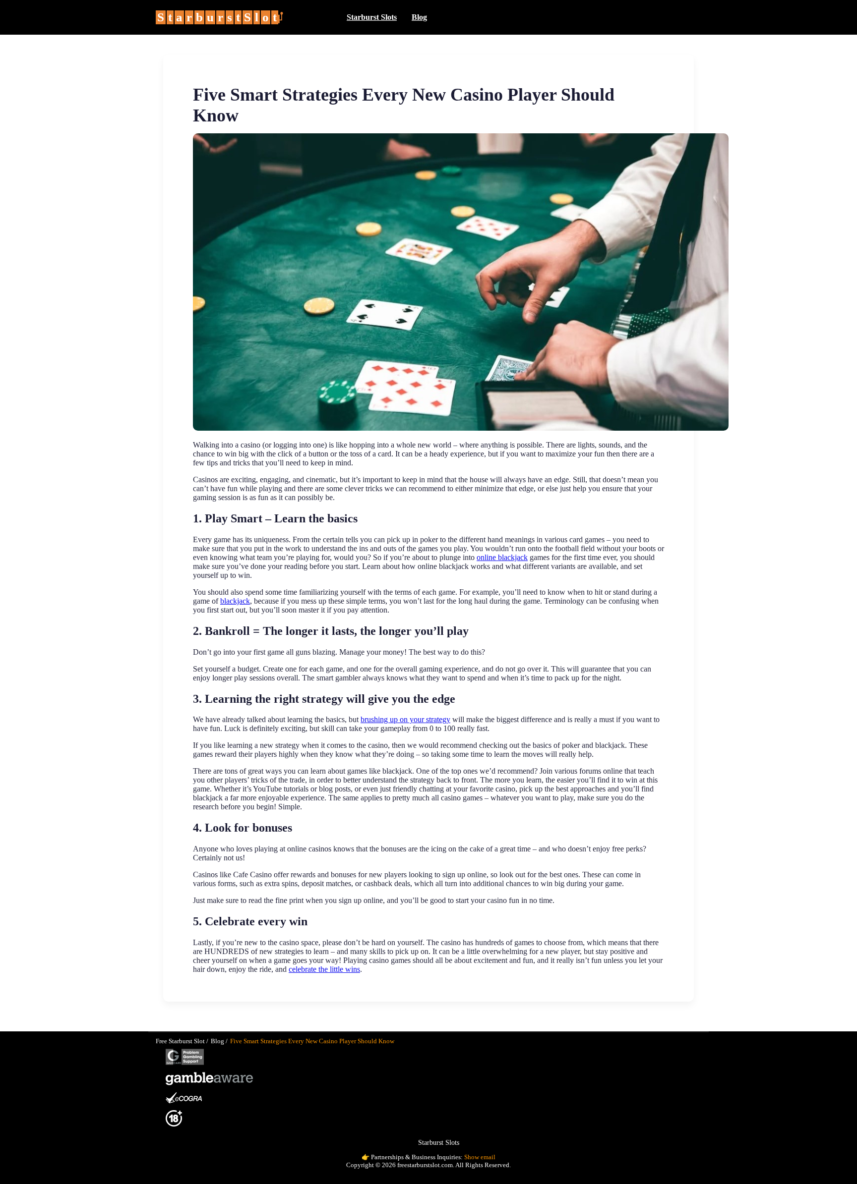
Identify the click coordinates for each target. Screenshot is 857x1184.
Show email (479, 1157)
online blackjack (502, 557)
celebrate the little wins (324, 969)
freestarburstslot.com (425, 1165)
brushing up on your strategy (405, 719)
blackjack (235, 601)
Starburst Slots (372, 17)
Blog (419, 17)
